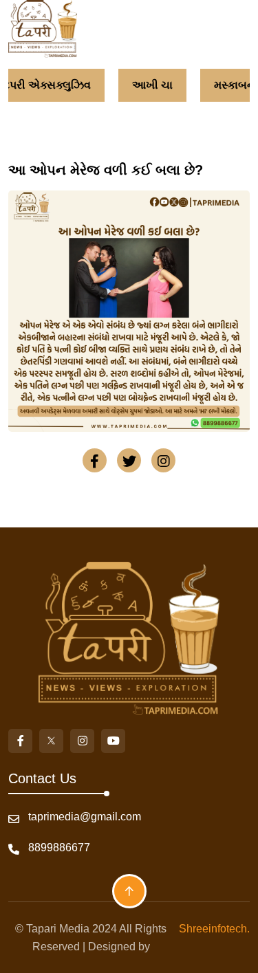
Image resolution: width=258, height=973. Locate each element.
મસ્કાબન (234, 85)
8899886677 (59, 847)
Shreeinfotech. (211, 928)
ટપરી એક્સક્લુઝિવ (47, 85)
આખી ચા (152, 85)
